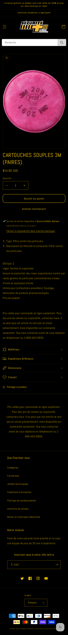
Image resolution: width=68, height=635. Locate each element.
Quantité (7, 178)
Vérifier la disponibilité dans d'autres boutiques (30, 231)
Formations (13, 475)
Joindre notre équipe (17, 484)
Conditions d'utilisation (19, 492)
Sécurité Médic (21, 629)
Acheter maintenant (34, 209)
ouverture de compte (17, 508)
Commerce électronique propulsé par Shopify (42, 629)
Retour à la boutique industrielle (23, 517)
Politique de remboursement (21, 500)
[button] (5, 27)
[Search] (61, 42)
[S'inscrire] (57, 564)
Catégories (12, 467)
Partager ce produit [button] (17, 387)
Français (32, 602)
